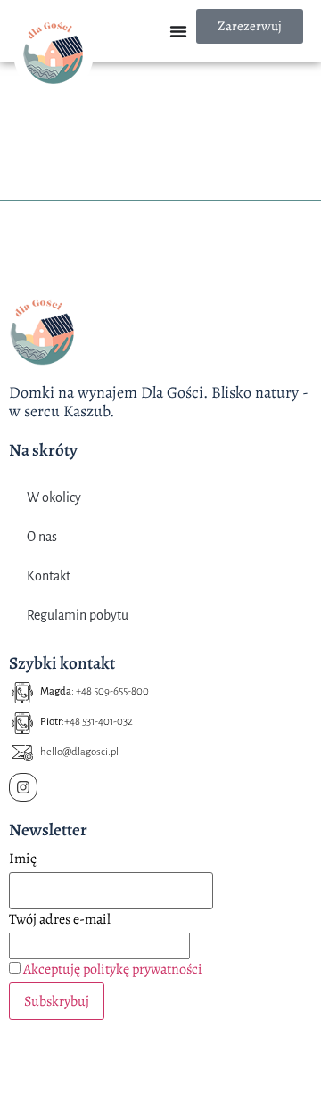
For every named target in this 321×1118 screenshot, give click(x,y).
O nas (42, 537)
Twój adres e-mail (60, 919)
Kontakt (48, 576)
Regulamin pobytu (77, 615)
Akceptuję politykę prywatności (112, 969)
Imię (23, 858)
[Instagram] (23, 787)
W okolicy (54, 497)
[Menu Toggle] (178, 31)
